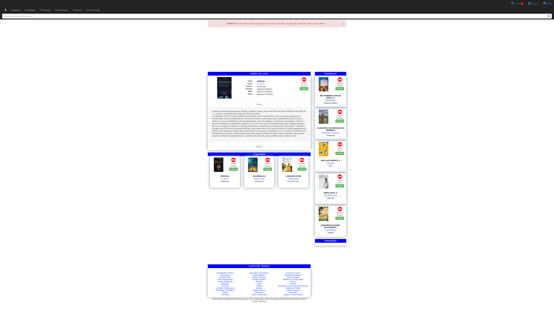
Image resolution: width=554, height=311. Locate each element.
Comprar (304, 89)
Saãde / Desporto (293, 290)
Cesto (518, 3)
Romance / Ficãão (293, 288)
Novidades (30, 10)
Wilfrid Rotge (330, 100)
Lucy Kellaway (330, 230)
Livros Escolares (293, 277)
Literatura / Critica (293, 273)
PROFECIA (224, 176)
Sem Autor (330, 163)
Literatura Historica (264, 89)
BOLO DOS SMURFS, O (330, 161)
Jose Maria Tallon (330, 196)
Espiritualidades (259, 275)
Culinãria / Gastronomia (225, 288)
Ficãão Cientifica (259, 279)
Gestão (259, 286)
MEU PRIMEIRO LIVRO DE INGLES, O (330, 97)
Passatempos (61, 10)
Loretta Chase (293, 179)
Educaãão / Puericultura (259, 273)
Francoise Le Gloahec (330, 133)
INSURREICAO (259, 176)
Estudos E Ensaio (259, 277)
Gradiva (330, 233)
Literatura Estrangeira (293, 275)
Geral (259, 284)
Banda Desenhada (225, 282)
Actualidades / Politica (225, 273)
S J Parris (260, 84)
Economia (225, 295)
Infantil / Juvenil (259, 290)
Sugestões (16, 10)
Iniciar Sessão (93, 10)
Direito (225, 292)
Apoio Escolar (225, 277)
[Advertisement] (277, 50)
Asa (330, 166)
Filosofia (259, 282)
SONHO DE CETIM (293, 176)
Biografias (225, 284)
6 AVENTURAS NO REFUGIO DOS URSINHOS (330, 129)
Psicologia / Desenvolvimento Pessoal (293, 286)
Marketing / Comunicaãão (293, 279)
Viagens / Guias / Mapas (293, 295)
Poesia (293, 282)
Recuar (259, 147)
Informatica (259, 292)
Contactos (77, 10)
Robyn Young (259, 179)
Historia (259, 288)
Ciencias (225, 286)
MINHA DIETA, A (330, 193)
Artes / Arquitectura (225, 279)
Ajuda (549, 3)
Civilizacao (261, 87)
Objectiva (330, 198)
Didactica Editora (330, 103)
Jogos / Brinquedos (259, 295)
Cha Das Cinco (293, 181)
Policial (293, 284)
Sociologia (293, 292)
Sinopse (259, 104)
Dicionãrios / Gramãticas (225, 290)
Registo (535, 3)
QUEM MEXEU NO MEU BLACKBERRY (330, 226)
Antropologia (225, 275)
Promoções (45, 10)
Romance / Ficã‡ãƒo (265, 94)
